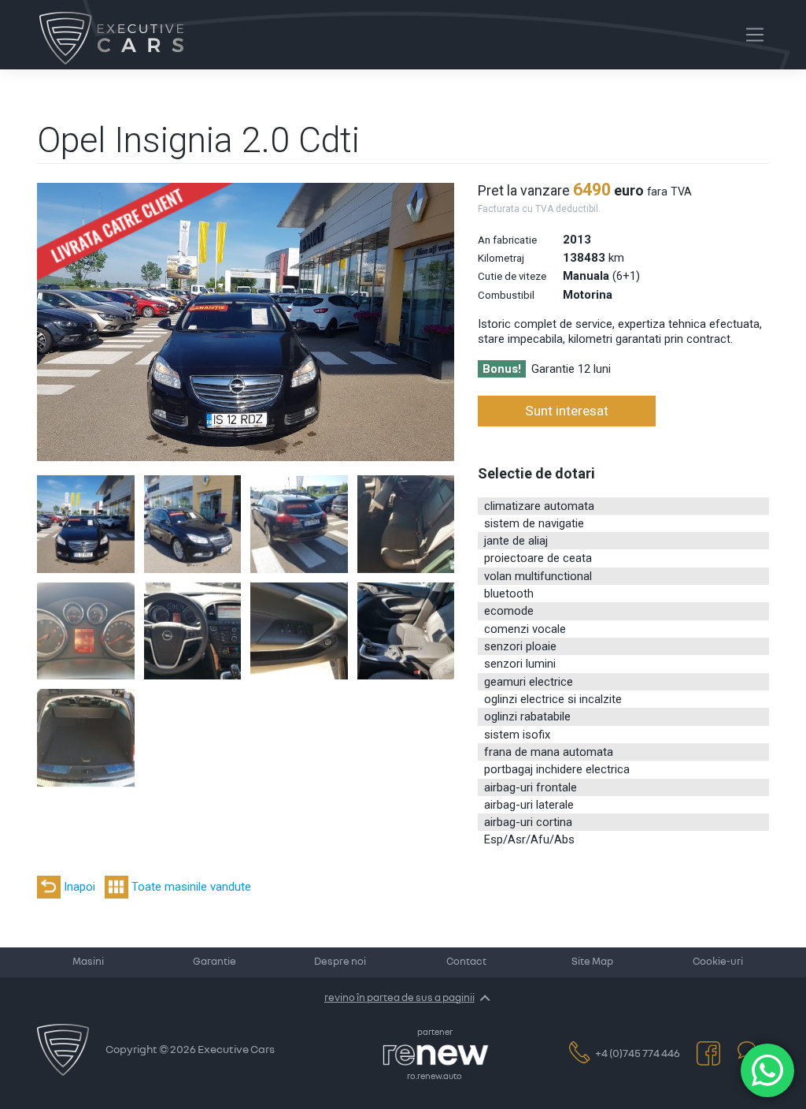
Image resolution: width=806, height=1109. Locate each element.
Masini (88, 962)
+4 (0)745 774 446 (637, 1053)
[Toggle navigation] (754, 35)
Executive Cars (236, 1049)
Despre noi (340, 962)
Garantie (214, 962)
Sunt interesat (566, 411)
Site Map (592, 962)
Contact (466, 962)
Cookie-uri (718, 962)
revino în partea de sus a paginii (399, 997)
